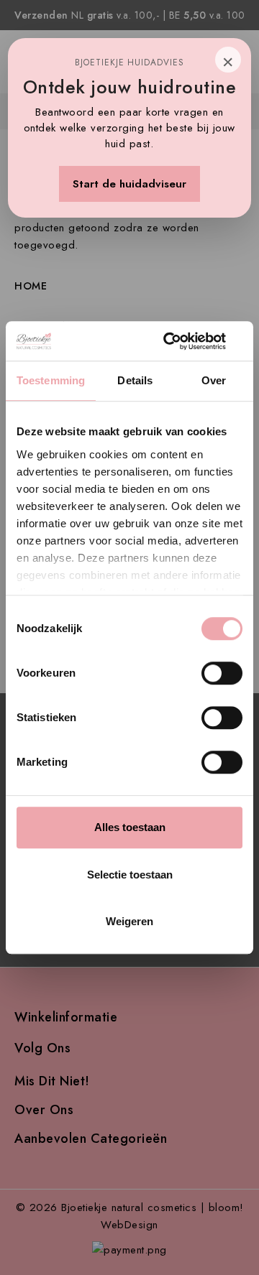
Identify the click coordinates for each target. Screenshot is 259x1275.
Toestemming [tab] (51, 380)
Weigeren (129, 921)
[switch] (221, 673)
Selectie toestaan (130, 874)
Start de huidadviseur (129, 184)
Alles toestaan (129, 827)
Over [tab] (213, 380)
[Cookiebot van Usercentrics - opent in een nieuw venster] (182, 341)
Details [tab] (135, 380)
